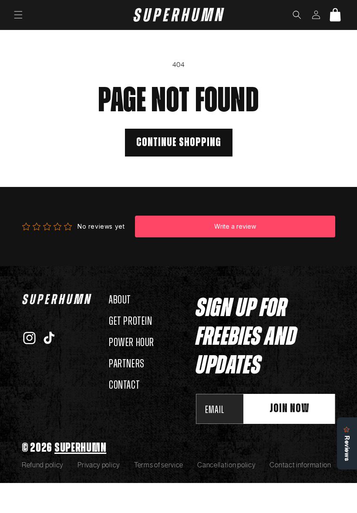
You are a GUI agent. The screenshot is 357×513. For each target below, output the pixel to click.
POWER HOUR (131, 342)
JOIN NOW (289, 409)
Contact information (300, 465)
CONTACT (124, 385)
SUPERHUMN (80, 447)
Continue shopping (178, 143)
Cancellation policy (226, 465)
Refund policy (43, 465)
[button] (18, 14)
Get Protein (130, 321)
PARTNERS (127, 364)
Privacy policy (98, 465)
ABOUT (120, 300)
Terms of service (158, 465)
